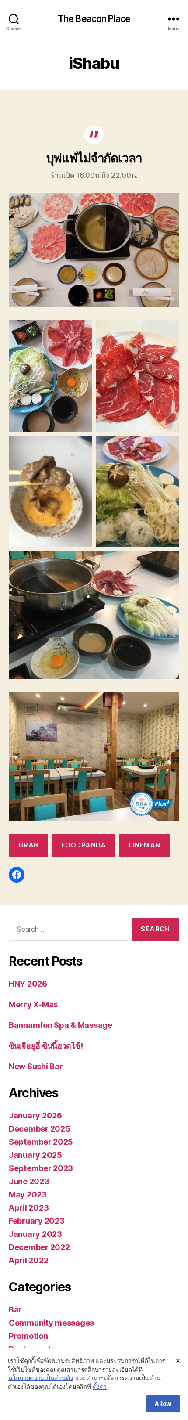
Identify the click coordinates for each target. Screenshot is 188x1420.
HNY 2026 (28, 983)
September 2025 (41, 1141)
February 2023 (37, 1220)
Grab (28, 845)
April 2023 (29, 1207)
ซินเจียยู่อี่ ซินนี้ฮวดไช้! (46, 1045)
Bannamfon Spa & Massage (60, 1025)
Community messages (51, 1322)
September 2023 (41, 1168)
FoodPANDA (83, 845)
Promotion (28, 1336)
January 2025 (35, 1155)
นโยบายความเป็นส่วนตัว (40, 1377)
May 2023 (28, 1194)
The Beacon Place (94, 18)
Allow (163, 1403)
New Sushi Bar (36, 1066)
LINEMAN (144, 845)
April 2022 (28, 1260)
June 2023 (29, 1181)
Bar (15, 1309)
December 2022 (39, 1247)
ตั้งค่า (100, 1386)
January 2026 (35, 1115)
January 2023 (35, 1234)
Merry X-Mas (33, 1004)
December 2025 (39, 1128)
